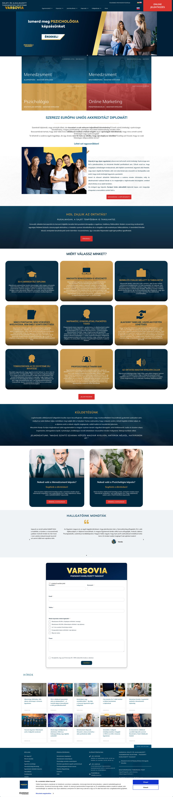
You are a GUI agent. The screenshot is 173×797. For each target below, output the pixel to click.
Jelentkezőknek (71, 8)
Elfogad (145, 782)
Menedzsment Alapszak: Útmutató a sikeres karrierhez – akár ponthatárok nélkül (86, 732)
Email (51, 596)
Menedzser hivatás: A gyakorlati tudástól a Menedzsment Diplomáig (138, 701)
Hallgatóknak (95, 8)
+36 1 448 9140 (95, 764)
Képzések (58, 8)
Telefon (51, 607)
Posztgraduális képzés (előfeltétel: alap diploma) (64, 630)
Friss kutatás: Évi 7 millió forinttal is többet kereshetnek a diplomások (112, 701)
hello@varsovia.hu (96, 775)
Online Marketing (105, 101)
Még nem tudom (56, 633)
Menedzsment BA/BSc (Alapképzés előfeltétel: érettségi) (66, 621)
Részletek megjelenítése (43, 793)
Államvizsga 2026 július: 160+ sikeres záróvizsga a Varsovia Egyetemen (33, 701)
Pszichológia (36, 101)
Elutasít (145, 787)
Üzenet (50, 638)
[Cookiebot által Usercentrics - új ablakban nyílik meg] (24, 793)
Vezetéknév (52, 585)
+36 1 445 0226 (95, 756)
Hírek (106, 8)
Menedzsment (38, 74)
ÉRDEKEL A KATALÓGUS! (57, 502)
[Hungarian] (138, 2)
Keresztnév (90, 585)
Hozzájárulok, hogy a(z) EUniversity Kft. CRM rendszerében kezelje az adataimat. (73, 658)
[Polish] (140, 2)
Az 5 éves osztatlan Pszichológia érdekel (62, 627)
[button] (85, 55)
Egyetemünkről (46, 8)
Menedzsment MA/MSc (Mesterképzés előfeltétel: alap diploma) (68, 624)
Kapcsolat (83, 8)
